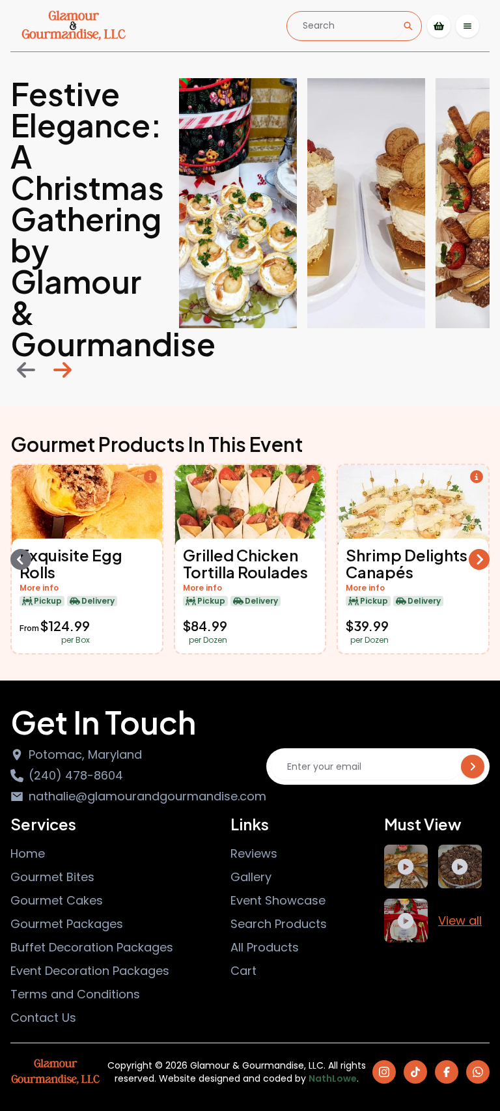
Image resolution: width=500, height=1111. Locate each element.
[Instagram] (384, 1072)
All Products (264, 947)
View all (460, 920)
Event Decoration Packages (89, 971)
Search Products (278, 924)
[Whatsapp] (478, 1072)
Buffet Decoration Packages (91, 947)
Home (27, 853)
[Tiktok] (415, 1072)
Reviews (253, 853)
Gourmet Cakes (56, 900)
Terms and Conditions (75, 994)
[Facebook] (446, 1072)
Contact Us (43, 1017)
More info (39, 588)
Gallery (250, 877)
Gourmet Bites (52, 877)
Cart (243, 971)
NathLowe (333, 1078)
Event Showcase (278, 900)
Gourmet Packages (66, 924)
